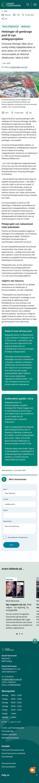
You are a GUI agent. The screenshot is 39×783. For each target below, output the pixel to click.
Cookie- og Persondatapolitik (13, 728)
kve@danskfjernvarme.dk (18, 67)
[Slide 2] (19, 634)
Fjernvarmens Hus (9, 763)
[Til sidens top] (35, 641)
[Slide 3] (22, 634)
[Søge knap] (28, 4)
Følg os (5, 775)
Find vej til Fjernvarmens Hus (13, 750)
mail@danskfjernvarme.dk (12, 679)
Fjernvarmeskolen (8, 767)
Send (11, 545)
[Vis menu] (35, 4)
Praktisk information (9, 734)
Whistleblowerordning (10, 738)
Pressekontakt (7, 757)
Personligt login (8, 731)
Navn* (5, 489)
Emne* (5, 510)
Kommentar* (7, 521)
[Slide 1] (17, 634)
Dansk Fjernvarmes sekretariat (13, 753)
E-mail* (5, 499)
